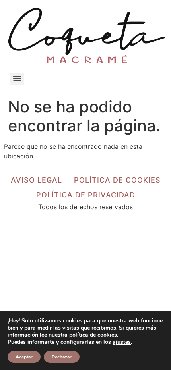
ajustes (122, 342)
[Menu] (17, 79)
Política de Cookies (117, 180)
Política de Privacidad (85, 195)
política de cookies (93, 335)
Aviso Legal (36, 180)
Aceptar (24, 357)
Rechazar (62, 357)
